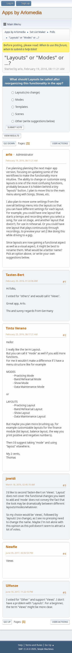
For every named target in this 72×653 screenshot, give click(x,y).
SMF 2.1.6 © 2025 (27, 649)
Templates (21, 107)
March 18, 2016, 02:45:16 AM (20, 484)
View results (11, 135)
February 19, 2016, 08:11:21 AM (22, 160)
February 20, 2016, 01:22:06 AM (22, 280)
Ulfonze (12, 585)
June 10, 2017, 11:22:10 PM (19, 591)
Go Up (7, 621)
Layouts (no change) (27, 92)
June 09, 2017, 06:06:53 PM (19, 552)
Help (20, 644)
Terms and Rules (33, 644)
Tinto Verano (16, 328)
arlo (9, 154)
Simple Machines (45, 649)
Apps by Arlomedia (22, 12)
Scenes (19, 114)
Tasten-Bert (15, 275)
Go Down (9, 143)
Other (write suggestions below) (35, 121)
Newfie (11, 547)
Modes (19, 99)
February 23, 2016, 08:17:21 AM (22, 334)
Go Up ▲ (49, 644)
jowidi (11, 478)
